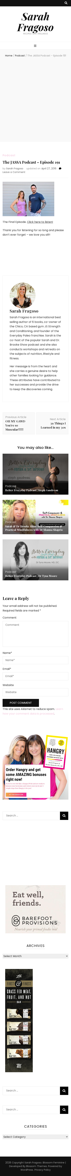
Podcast (9, 155)
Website (8, 685)
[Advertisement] (35, 99)
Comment (10, 618)
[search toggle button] (66, 3)
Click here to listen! (40, 222)
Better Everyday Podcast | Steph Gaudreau (31, 490)
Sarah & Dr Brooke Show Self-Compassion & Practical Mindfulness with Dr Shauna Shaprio (34, 528)
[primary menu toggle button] (35, 46)
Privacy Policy (42, 1170)
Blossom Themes (36, 1166)
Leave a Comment (14, 172)
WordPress (27, 1170)
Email (7, 669)
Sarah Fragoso (35, 21)
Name (7, 653)
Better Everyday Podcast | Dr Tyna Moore (31, 576)
